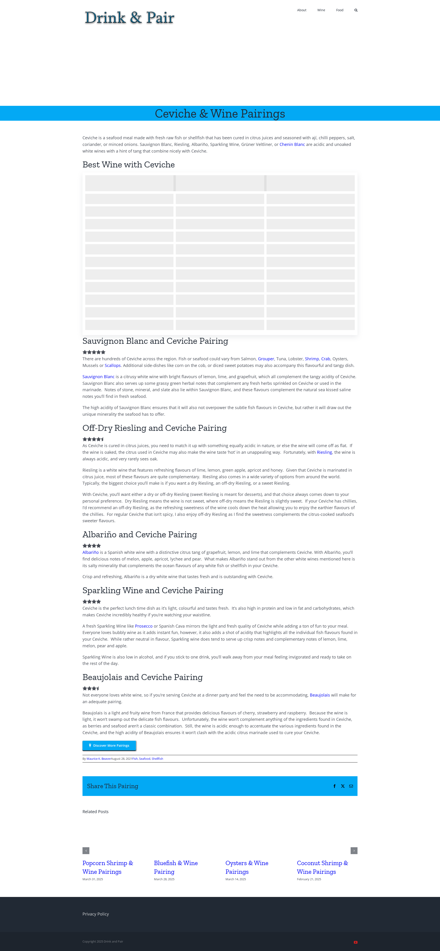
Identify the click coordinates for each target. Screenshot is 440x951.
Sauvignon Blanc (98, 376)
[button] (356, 9)
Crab (325, 358)
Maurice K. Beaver (99, 759)
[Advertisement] (220, 71)
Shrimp (312, 358)
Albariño (90, 552)
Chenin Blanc (292, 144)
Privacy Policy (95, 914)
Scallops (113, 365)
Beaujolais (320, 695)
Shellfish (157, 759)
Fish (135, 759)
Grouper (266, 358)
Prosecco (144, 626)
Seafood (144, 759)
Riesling (324, 452)
